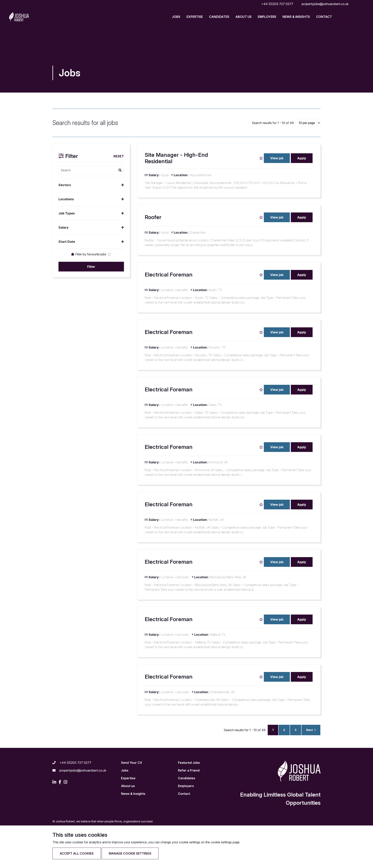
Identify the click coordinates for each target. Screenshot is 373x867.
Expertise (128, 778)
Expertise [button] (194, 17)
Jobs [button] (176, 17)
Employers (267, 17)
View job (276, 158)
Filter (91, 267)
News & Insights (296, 17)
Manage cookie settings (130, 853)
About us (128, 786)
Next (309, 730)
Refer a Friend (189, 770)
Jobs (124, 770)
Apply (301, 158)
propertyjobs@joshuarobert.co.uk (325, 4)
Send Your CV (131, 763)
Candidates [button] (219, 17)
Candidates (186, 778)
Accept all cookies (77, 853)
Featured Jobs (189, 763)
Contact (324, 17)
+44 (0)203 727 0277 (277, 4)
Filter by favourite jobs (90, 254)
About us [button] (243, 17)
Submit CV (352, 17)
